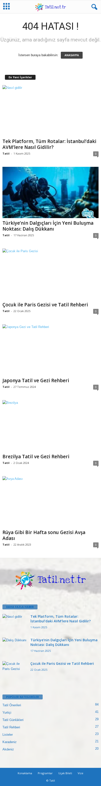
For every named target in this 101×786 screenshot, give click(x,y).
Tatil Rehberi (11, 727)
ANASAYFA (71, 55)
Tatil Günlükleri (13, 720)
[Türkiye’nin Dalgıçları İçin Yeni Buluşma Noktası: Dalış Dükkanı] (50, 192)
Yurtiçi (6, 712)
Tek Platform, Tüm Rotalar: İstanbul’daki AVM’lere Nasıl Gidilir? (49, 144)
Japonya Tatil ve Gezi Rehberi (35, 380)
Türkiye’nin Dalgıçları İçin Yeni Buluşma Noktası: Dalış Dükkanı (47, 226)
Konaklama (25, 773)
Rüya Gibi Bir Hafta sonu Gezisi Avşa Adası (43, 535)
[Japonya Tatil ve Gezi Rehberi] (50, 350)
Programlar (45, 773)
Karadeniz (9, 742)
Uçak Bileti (65, 773)
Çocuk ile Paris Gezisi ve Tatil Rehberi (45, 304)
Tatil (6, 153)
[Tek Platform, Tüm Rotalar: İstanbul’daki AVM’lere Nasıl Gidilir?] (50, 110)
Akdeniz (8, 749)
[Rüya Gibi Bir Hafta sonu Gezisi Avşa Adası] (50, 501)
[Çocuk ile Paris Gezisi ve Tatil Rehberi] (50, 274)
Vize (80, 773)
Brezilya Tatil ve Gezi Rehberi (35, 456)
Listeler (7, 734)
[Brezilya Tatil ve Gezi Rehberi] (50, 426)
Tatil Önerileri (11, 705)
